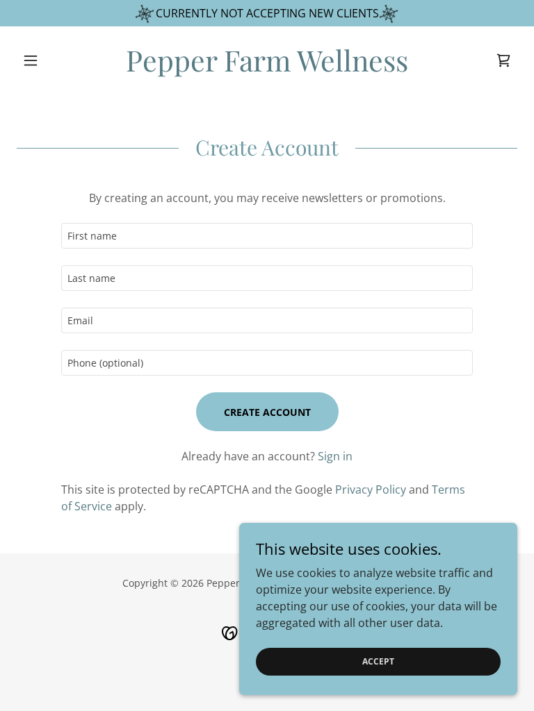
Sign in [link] (335, 456)
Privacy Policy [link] (370, 489)
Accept (378, 661)
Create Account (267, 412)
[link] (267, 67)
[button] (54, 60)
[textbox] (267, 236)
